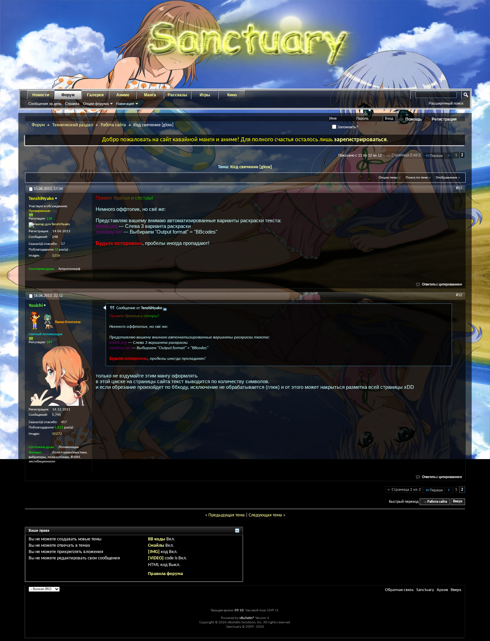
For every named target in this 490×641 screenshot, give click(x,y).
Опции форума (96, 104)
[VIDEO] (156, 558)
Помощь (413, 119)
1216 (56, 256)
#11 (459, 188)
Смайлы (156, 545)
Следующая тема (265, 515)
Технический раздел (72, 125)
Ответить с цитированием (442, 285)
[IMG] (154, 551)
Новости (40, 95)
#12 (459, 295)
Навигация (125, 104)
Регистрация (444, 119)
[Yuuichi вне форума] (59, 376)
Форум (68, 95)
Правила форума (165, 573)
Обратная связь (399, 590)
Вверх (457, 502)
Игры (205, 95)
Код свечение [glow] (251, 167)
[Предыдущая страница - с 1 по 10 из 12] (449, 156)
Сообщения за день (45, 104)
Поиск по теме (417, 178)
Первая (436, 156)
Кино (232, 95)
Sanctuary (425, 590)
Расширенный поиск (446, 103)
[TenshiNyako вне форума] (49, 225)
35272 (57, 434)
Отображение (446, 178)
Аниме (122, 95)
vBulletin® (247, 618)
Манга (150, 95)
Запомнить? (347, 127)
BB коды (156, 539)
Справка (72, 104)
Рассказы (177, 95)
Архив (442, 590)
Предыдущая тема (226, 515)
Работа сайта (113, 125)
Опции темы (388, 178)
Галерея (95, 95)
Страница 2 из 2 (406, 155)
